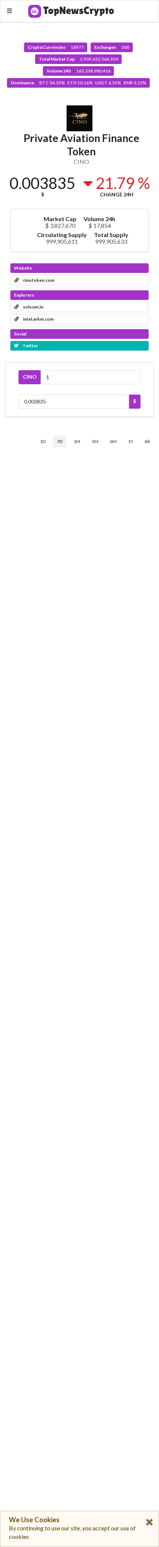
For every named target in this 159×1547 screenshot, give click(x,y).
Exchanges (111, 47)
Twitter (30, 345)
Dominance (78, 82)
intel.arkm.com (38, 319)
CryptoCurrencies (56, 47)
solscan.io (33, 307)
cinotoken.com (38, 280)
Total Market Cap (78, 59)
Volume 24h (79, 71)
